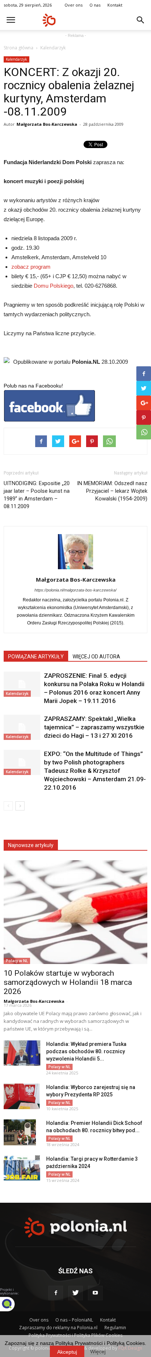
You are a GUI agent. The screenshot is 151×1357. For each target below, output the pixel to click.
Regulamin (115, 1327)
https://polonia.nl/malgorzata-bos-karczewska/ (75, 590)
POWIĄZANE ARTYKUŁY (36, 656)
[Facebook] (55, 1293)
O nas (94, 5)
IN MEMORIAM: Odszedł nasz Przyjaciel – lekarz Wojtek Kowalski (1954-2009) (112, 491)
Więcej (98, 1351)
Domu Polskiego (53, 286)
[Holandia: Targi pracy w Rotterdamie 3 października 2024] (22, 1167)
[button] (140, 20)
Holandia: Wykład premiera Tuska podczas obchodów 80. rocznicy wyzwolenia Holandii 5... (86, 1051)
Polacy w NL (17, 960)
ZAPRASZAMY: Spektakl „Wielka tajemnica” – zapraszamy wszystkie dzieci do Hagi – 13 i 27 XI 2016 (94, 727)
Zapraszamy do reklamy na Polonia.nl (58, 1327)
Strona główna (18, 48)
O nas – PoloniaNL (74, 1320)
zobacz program (31, 267)
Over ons (73, 5)
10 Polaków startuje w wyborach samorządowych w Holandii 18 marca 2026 (68, 982)
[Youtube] (95, 1293)
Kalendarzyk (53, 48)
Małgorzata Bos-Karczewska (46, 124)
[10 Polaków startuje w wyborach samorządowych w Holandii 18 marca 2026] (75, 912)
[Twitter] (75, 1293)
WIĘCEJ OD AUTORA (96, 656)
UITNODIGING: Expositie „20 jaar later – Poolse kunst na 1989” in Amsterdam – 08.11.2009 (37, 495)
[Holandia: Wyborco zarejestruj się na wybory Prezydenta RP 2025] (22, 1096)
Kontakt (114, 5)
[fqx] (13, 1304)
